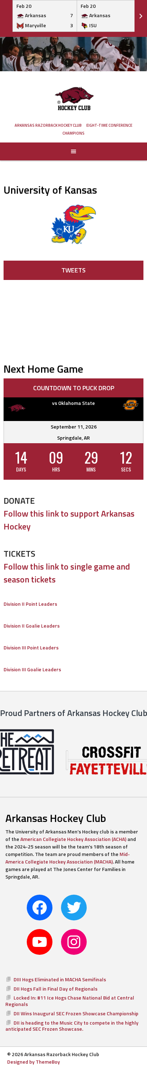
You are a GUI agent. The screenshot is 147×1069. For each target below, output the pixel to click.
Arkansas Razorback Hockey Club (48, 125)
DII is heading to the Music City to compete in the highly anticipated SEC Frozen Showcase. (71, 1026)
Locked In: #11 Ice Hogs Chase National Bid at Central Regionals (69, 1001)
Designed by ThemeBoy (33, 1061)
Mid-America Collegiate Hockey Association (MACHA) (67, 857)
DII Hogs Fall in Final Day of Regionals (55, 988)
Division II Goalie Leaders (32, 625)
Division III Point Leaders (31, 647)
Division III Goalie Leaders (32, 669)
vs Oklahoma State (73, 403)
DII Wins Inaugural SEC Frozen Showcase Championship (76, 1013)
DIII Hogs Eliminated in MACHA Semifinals (60, 979)
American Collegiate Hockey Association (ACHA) (73, 839)
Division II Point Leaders (30, 604)
